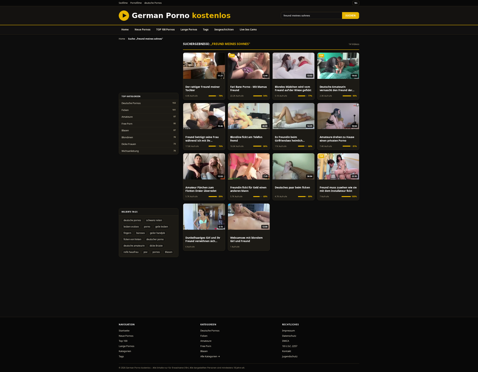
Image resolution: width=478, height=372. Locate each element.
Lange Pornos (189, 29)
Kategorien (125, 351)
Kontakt (286, 351)
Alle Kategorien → (210, 356)
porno (147, 226)
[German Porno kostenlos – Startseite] (175, 15)
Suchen (350, 15)
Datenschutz (289, 335)
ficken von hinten (132, 239)
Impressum (288, 330)
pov (145, 252)
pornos (156, 252)
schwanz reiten (154, 220)
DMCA (285, 340)
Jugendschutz (289, 356)
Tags (205, 29)
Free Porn (127, 123)
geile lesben (161, 226)
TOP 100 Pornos (165, 29)
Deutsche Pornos (131, 103)
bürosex (140, 233)
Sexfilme (123, 2)
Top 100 (123, 340)
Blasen (125, 130)
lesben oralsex (131, 226)
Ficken (125, 110)
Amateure (127, 116)
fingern (127, 233)
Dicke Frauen (129, 144)
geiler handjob (157, 233)
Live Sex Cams (248, 29)
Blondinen (127, 137)
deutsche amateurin (134, 245)
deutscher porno (155, 239)
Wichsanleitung (130, 151)
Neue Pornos (142, 29)
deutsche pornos (132, 220)
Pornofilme (136, 2)
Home (125, 29)
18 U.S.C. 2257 (289, 346)
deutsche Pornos (153, 2)
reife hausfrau (131, 252)
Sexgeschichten (224, 29)
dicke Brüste (156, 245)
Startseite (124, 330)
